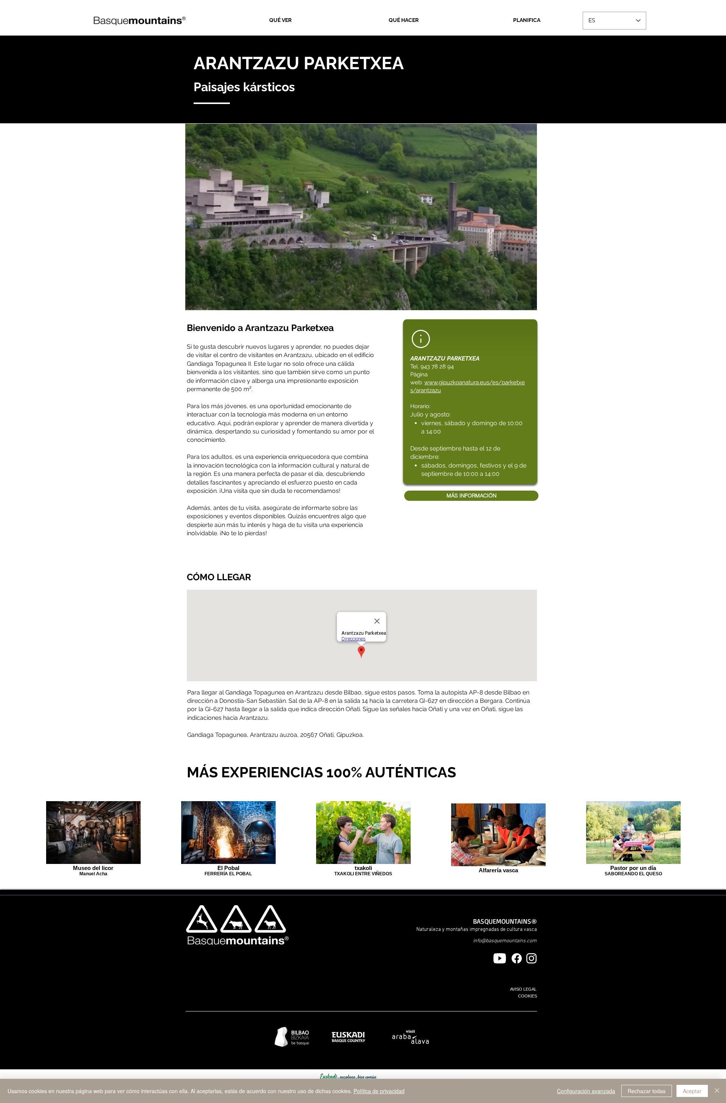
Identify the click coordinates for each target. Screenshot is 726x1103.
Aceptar (692, 1091)
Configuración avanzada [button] (586, 1091)
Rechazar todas (647, 1091)
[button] (361, 217)
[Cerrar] (716, 1091)
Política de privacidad (379, 1091)
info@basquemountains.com (505, 941)
